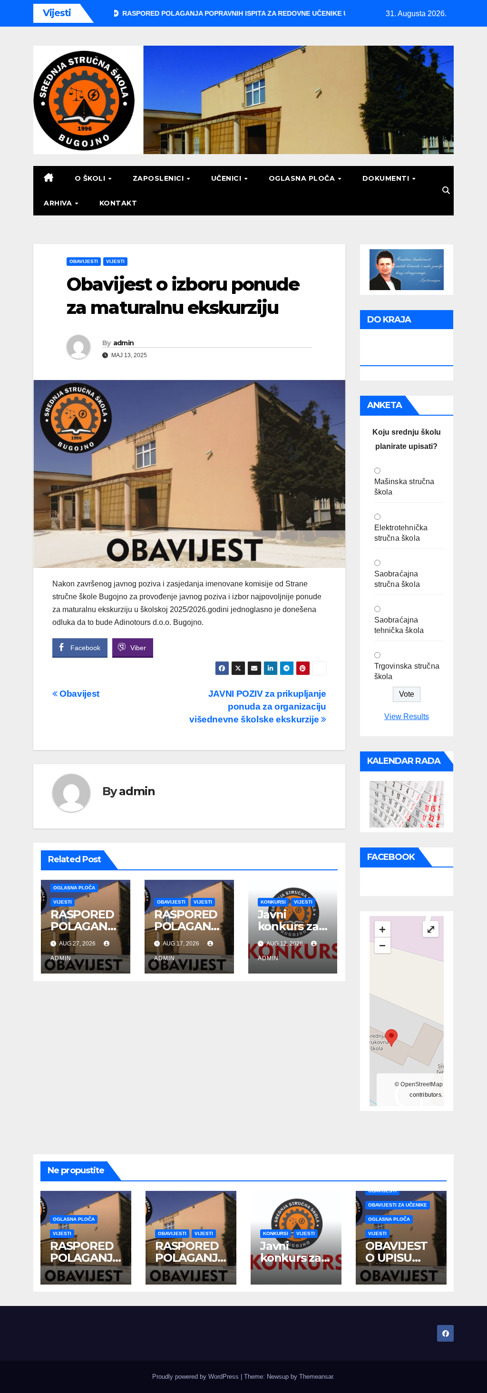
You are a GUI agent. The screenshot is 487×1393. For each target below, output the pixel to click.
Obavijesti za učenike (397, 1205)
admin (123, 343)
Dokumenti (386, 178)
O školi (91, 178)
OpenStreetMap (421, 1084)
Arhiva (59, 203)
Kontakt (118, 203)
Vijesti (115, 261)
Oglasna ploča (303, 178)
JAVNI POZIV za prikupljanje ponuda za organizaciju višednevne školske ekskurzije (257, 706)
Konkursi (273, 902)
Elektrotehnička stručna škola (401, 533)
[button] (446, 190)
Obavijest (78, 694)
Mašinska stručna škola (404, 486)
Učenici (227, 178)
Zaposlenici (159, 178)
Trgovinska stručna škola (407, 671)
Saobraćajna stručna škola (397, 579)
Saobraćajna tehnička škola (399, 625)
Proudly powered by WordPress (196, 1376)
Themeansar (316, 1376)
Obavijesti (83, 261)
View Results (406, 716)
